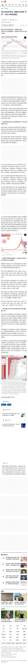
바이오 (24, 631)
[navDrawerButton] (26, 1)
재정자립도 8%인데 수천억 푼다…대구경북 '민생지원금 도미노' (13, 583)
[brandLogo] (3, 1)
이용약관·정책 (18, 643)
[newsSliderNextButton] (25, 555)
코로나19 (4, 404)
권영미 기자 (7, 409)
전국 (3, 628)
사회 (2, 8)
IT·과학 (17, 631)
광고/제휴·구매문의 (11, 643)
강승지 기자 (7, 420)
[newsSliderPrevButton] (22, 555)
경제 (17, 626)
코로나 (9, 404)
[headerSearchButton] (21, 1)
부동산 (10, 631)
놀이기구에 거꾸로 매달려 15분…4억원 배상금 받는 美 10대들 (10, 414)
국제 (24, 626)
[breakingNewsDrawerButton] (23, 1)
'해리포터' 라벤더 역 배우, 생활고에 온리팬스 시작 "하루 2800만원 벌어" (13, 571)
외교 (10, 628)
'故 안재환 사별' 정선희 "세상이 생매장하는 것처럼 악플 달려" (12, 559)
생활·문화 (3, 634)
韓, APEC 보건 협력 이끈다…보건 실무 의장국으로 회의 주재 (10, 425)
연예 (2, 591)
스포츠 (3, 609)
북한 (17, 628)
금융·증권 (24, 628)
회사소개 (4, 643)
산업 (3, 631)
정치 (3, 626)
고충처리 (24, 643)
